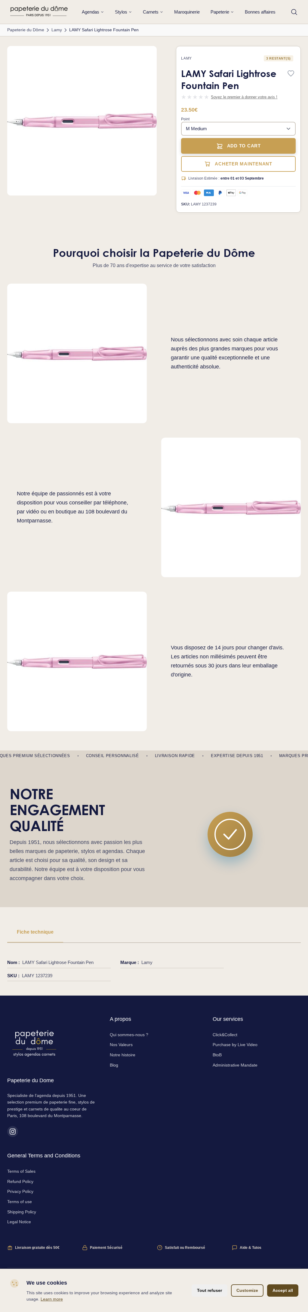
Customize (247, 1290)
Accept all (283, 1290)
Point (185, 119)
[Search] (294, 12)
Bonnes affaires (260, 11)
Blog (114, 1065)
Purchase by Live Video (235, 1044)
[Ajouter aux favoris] (291, 74)
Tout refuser (209, 1290)
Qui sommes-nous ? (129, 1034)
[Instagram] (12, 1131)
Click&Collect (225, 1034)
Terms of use (19, 1201)
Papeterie (220, 11)
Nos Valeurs (121, 1044)
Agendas (90, 11)
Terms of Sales (21, 1171)
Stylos (121, 11)
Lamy (186, 58)
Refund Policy (20, 1181)
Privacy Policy (20, 1191)
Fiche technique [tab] (35, 932)
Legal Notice (19, 1221)
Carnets (151, 11)
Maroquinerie (187, 11)
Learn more (52, 1299)
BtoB (217, 1054)
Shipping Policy (21, 1211)
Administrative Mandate (235, 1065)
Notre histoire (122, 1054)
